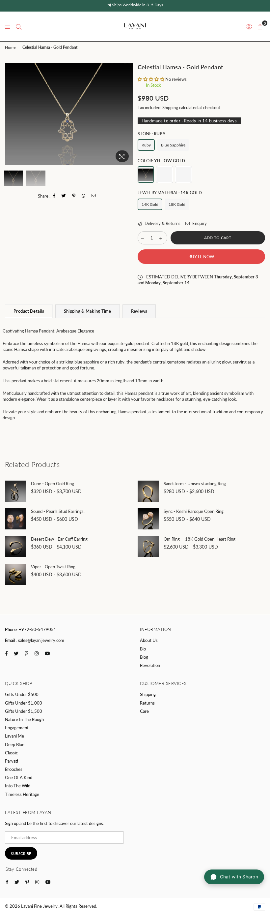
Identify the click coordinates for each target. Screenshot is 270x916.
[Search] (18, 26)
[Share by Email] (94, 196)
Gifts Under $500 (22, 694)
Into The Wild (17, 785)
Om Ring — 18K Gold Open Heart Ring (199, 539)
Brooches (13, 769)
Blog (144, 657)
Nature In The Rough (24, 719)
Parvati (11, 761)
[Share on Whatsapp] (83, 196)
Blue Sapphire (173, 144)
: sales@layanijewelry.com (39, 640)
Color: (161, 160)
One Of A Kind (18, 777)
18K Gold (177, 204)
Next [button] (127, 114)
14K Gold (150, 204)
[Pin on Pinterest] (73, 196)
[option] (69, 114)
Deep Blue (14, 744)
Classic (11, 752)
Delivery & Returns (162, 223)
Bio (143, 648)
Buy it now (201, 256)
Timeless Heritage (22, 794)
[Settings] (249, 26)
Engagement (17, 727)
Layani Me (14, 736)
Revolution (150, 665)
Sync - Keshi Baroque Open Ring (194, 511)
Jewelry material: (170, 192)
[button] (151, 79)
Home (10, 47)
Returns (147, 703)
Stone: (151, 133)
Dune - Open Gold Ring (52, 483)
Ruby (146, 144)
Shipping (170, 107)
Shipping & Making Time (87, 311)
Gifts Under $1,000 (23, 703)
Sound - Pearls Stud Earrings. (58, 511)
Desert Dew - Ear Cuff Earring (59, 539)
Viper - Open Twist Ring (53, 566)
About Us (149, 640)
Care (144, 711)
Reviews (139, 311)
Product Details (29, 311)
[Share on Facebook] (54, 196)
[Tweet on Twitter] (64, 196)
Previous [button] (10, 114)
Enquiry (199, 223)
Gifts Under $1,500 (23, 711)
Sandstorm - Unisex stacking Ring (195, 483)
